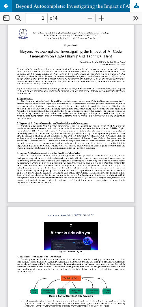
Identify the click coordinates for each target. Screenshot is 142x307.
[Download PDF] (136, 6)
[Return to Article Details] (6, 6)
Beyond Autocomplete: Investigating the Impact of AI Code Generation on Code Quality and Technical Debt (79, 5)
